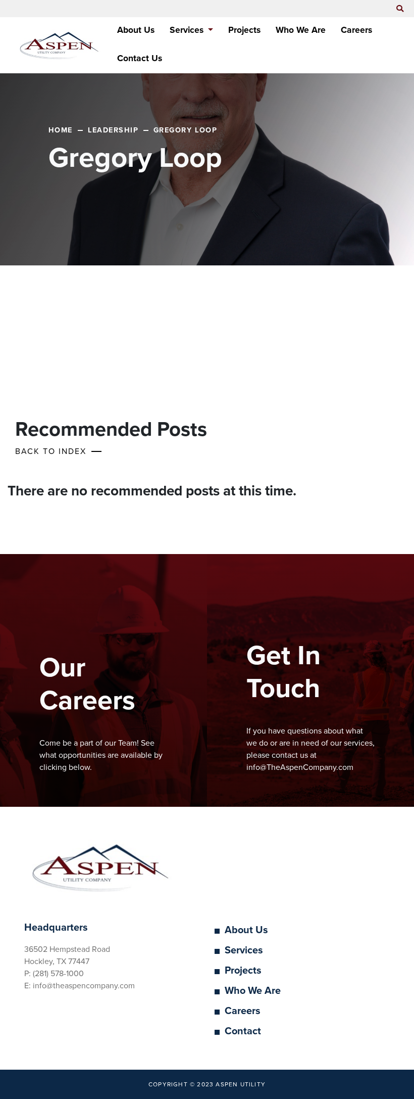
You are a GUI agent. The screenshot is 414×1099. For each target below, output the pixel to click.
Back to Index (50, 451)
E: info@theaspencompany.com (79, 986)
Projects (244, 30)
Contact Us (139, 58)
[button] (400, 9)
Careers (356, 30)
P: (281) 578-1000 (54, 974)
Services (244, 950)
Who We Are (301, 30)
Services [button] (188, 30)
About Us (135, 30)
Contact (243, 1031)
